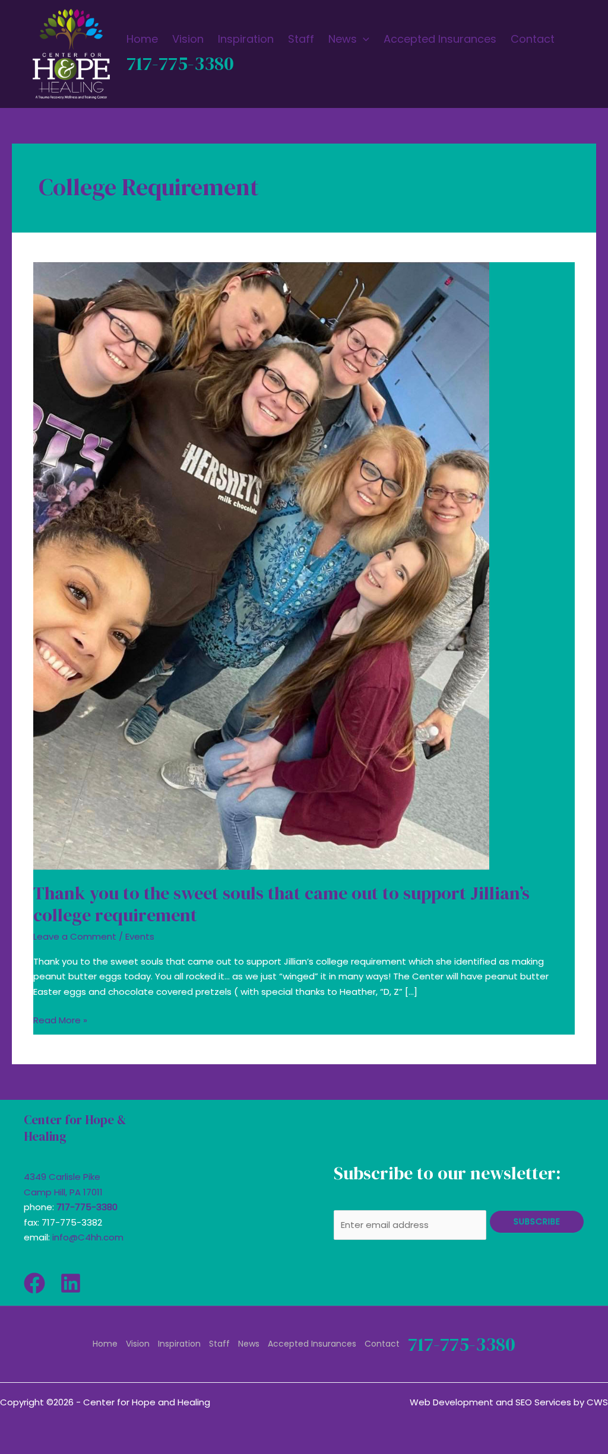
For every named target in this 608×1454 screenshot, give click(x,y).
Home (105, 1344)
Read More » (60, 1019)
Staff (219, 1344)
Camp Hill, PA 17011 (63, 1192)
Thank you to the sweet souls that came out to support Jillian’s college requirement (281, 904)
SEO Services (543, 1402)
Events (139, 936)
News (248, 1344)
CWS (597, 1402)
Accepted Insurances (312, 1344)
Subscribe (537, 1221)
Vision (138, 1344)
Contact (382, 1344)
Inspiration (179, 1344)
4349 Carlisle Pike (62, 1176)
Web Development (451, 1402)
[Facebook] (34, 1283)
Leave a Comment (74, 936)
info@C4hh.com (88, 1237)
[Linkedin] (70, 1283)
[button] (363, 39)
